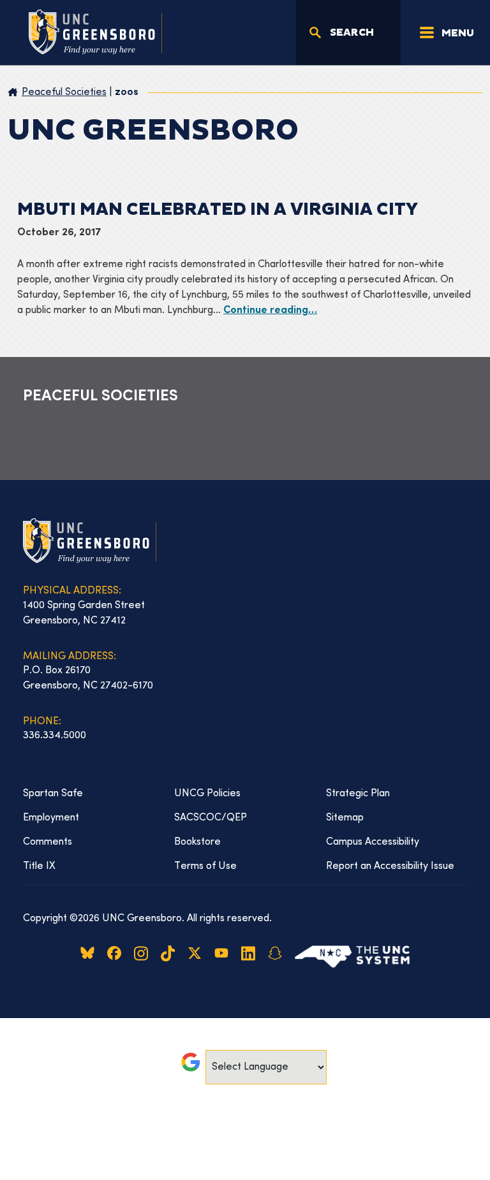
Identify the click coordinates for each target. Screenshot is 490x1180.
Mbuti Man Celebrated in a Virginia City (217, 210)
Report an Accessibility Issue (390, 866)
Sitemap (345, 818)
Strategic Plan (358, 794)
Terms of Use (205, 866)
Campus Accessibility (372, 842)
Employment (51, 818)
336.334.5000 (54, 736)
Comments (47, 842)
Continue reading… (270, 311)
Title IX (39, 866)
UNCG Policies (207, 794)
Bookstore (197, 842)
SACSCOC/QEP (210, 818)
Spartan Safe (53, 794)
